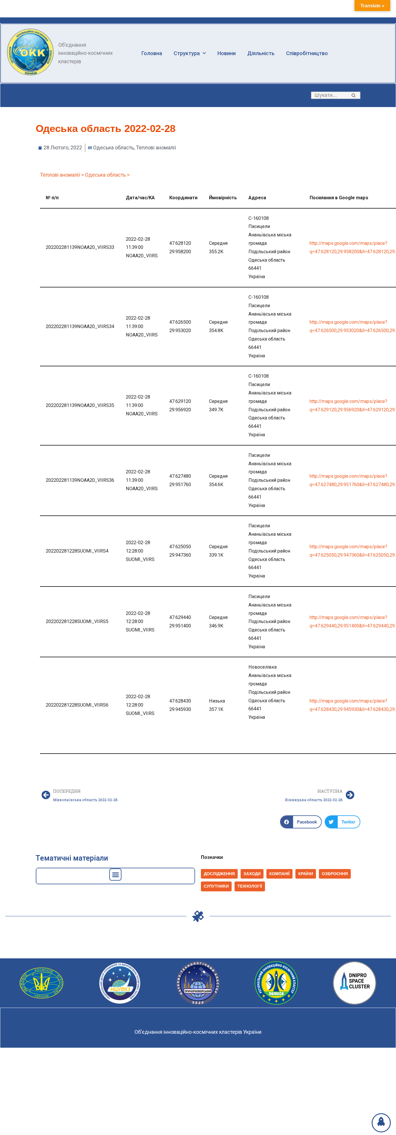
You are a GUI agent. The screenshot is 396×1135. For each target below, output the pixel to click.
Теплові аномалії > (62, 175)
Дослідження (219, 874)
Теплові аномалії (156, 147)
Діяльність (261, 53)
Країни (305, 874)
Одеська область (113, 147)
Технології (249, 886)
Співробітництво (307, 53)
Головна (151, 53)
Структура (187, 53)
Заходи (252, 874)
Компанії (279, 874)
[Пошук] (353, 95)
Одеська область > (107, 175)
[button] (353, 95)
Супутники (216, 886)
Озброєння (335, 874)
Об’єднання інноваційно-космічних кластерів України (198, 1032)
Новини (226, 53)
